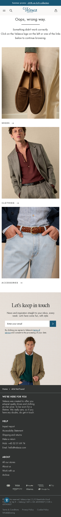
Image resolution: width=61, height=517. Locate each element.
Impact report (8, 426)
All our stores (8, 462)
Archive (5, 475)
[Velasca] (30, 10)
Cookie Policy (43, 509)
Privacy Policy (28, 509)
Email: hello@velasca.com (14, 447)
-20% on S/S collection (38, 3)
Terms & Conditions (10, 509)
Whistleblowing (8, 512)
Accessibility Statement (12, 430)
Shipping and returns (12, 435)
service (8, 332)
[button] (4, 10)
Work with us (8, 470)
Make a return (8, 439)
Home (5, 389)
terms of (36, 330)
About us (6, 466)
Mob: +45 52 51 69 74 (13, 443)
